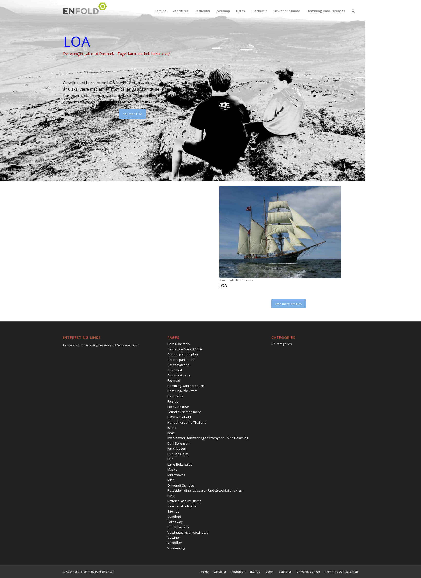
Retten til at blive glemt (184, 501)
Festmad (173, 380)
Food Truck (175, 396)
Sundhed (174, 516)
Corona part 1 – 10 (180, 359)
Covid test (174, 370)
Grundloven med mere (184, 412)
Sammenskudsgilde (182, 506)
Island (171, 428)
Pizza (171, 495)
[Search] (353, 11)
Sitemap (173, 511)
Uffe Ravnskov (178, 527)
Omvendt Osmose (180, 485)
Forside (172, 401)
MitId (170, 480)
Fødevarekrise (178, 407)
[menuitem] (161, 11)
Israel (171, 433)
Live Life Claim (177, 454)
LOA (170, 459)
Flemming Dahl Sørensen (185, 386)
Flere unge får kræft (182, 391)
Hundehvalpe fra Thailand (186, 422)
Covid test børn (178, 375)
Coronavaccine (178, 365)
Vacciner (173, 537)
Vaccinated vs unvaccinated (188, 532)
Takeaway (175, 522)
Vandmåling (176, 548)
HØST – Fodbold (179, 417)
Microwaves (176, 475)
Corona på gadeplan (182, 354)
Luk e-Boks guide (179, 464)
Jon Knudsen (176, 448)
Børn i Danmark (178, 344)
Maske (172, 469)
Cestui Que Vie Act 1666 (184, 349)
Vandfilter (174, 542)
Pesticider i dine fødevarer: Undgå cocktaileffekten (204, 490)
